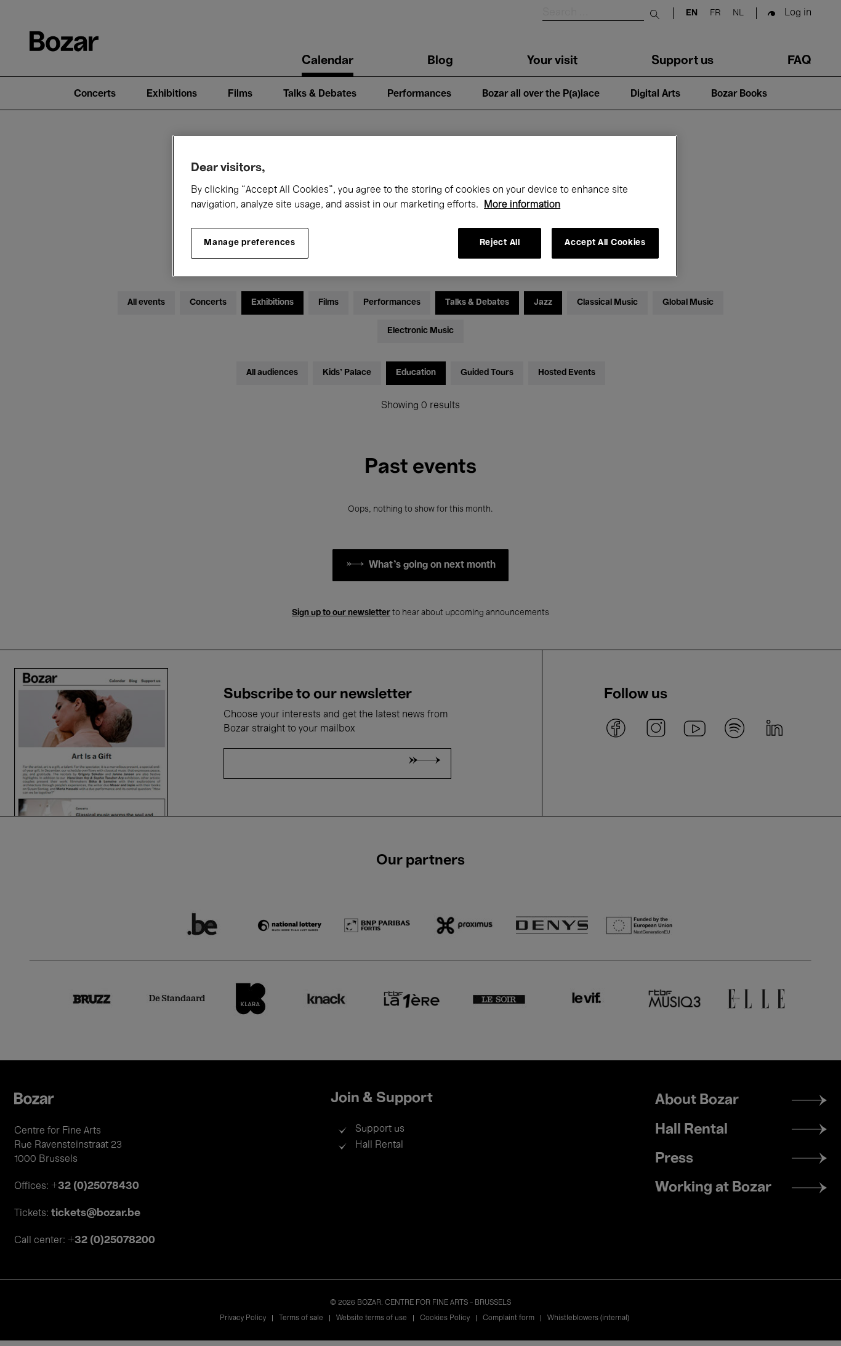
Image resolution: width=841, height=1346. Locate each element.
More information (522, 205)
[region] (424, 206)
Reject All (500, 243)
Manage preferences (250, 243)
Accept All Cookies (605, 243)
